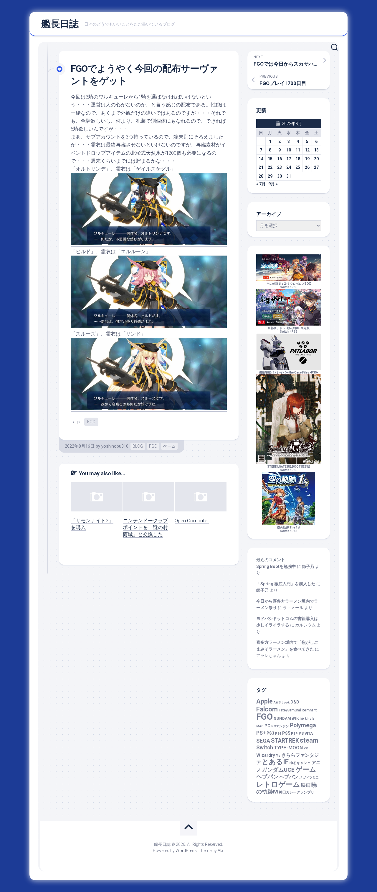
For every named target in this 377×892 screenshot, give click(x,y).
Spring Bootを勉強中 (276, 566)
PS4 (278, 734)
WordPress (186, 850)
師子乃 (308, 566)
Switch (264, 747)
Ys (278, 755)
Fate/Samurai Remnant (298, 710)
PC (267, 725)
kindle (310, 719)
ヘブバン (267, 776)
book (286, 702)
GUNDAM (282, 718)
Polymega (303, 725)
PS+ (261, 733)
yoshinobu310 (114, 446)
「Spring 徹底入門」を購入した (285, 583)
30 (279, 176)
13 (316, 150)
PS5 (294, 287)
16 (279, 158)
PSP (294, 734)
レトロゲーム (278, 784)
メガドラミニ (309, 777)
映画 (305, 785)
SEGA (263, 741)
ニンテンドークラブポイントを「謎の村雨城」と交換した (145, 528)
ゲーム (169, 446)
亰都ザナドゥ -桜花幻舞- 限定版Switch (289, 329)
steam (309, 740)
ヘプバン (289, 777)
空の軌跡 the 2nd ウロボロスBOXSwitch (289, 285)
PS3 (270, 733)
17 (288, 158)
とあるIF (275, 762)
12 (307, 150)
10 (288, 150)
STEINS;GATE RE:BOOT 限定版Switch (288, 468)
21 (261, 167)
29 (270, 176)
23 (279, 167)
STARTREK (285, 740)
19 (307, 158)
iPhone (298, 718)
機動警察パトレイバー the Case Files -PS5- (288, 372)
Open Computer (192, 520)
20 (316, 158)
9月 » (273, 183)
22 (270, 167)
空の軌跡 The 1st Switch (288, 529)
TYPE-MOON (288, 748)
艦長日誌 (59, 23)
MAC (260, 726)
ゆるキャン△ (300, 763)
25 (297, 167)
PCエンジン (280, 726)
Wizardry (265, 755)
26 (307, 167)
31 (288, 176)
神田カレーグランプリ (296, 792)
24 (288, 167)
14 (261, 158)
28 (261, 176)
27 (316, 167)
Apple (264, 701)
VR (306, 748)
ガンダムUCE (278, 770)
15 (270, 158)
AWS (277, 702)
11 (297, 150)
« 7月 (261, 183)
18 (297, 158)
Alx (220, 850)
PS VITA (306, 733)
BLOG (138, 446)
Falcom (267, 709)
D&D (294, 702)
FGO (91, 421)
